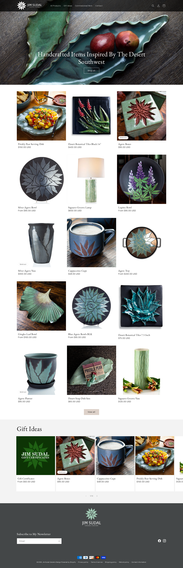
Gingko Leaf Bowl (27, 334)
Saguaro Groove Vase (129, 398)
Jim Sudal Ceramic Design (52, 562)
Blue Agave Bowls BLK (80, 334)
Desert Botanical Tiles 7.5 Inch (134, 335)
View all (91, 412)
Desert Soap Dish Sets (79, 398)
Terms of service (97, 562)
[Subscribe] (58, 541)
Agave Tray (124, 270)
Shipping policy (111, 562)
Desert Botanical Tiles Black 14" (84, 144)
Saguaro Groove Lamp (79, 207)
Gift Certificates (26, 478)
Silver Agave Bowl (27, 207)
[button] (153, 5)
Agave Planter (25, 398)
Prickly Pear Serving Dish (31, 144)
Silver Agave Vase (27, 270)
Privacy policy (83, 562)
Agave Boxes (124, 144)
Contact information (139, 562)
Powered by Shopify (68, 562)
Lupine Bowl (125, 207)
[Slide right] (97, 496)
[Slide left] (86, 496)
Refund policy (124, 562)
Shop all (91, 70)
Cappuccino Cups (77, 270)
